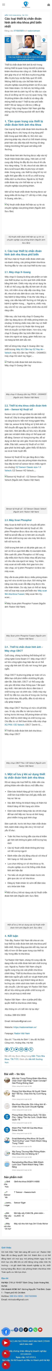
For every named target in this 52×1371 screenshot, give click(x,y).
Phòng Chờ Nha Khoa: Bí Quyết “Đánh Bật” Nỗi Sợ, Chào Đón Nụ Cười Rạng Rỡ (29, 1093)
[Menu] (3, 4)
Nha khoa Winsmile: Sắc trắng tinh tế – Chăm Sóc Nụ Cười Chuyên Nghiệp (29, 1105)
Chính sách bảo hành (32, 1341)
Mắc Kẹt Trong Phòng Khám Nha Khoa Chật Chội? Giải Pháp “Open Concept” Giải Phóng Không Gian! (29, 1080)
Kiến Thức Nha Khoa (13, 15)
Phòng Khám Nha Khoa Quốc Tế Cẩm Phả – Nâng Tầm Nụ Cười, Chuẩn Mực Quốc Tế (29, 1117)
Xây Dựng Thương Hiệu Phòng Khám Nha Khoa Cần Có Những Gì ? (28, 1152)
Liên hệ (17, 1341)
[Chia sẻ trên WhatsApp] (7, 1049)
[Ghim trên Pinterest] (26, 1049)
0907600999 (31, 1296)
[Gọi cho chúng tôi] (35, 1329)
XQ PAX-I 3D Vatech (14, 724)
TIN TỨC (25, 15)
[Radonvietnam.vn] (26, 4)
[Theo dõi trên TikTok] (26, 1329)
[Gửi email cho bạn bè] (21, 1049)
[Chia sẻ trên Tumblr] (31, 1049)
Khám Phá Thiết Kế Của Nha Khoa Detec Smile (27, 1129)
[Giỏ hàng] (48, 4)
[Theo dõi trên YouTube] (40, 1329)
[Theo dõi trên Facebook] (16, 1329)
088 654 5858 (16, 1296)
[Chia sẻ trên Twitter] (16, 1049)
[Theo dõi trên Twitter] (30, 1329)
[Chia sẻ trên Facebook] (11, 1049)
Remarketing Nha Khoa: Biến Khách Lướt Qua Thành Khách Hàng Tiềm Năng (27, 1164)
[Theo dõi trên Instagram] (21, 1329)
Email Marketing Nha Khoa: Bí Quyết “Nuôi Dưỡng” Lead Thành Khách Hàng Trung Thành (29, 1140)
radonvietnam (34, 31)
